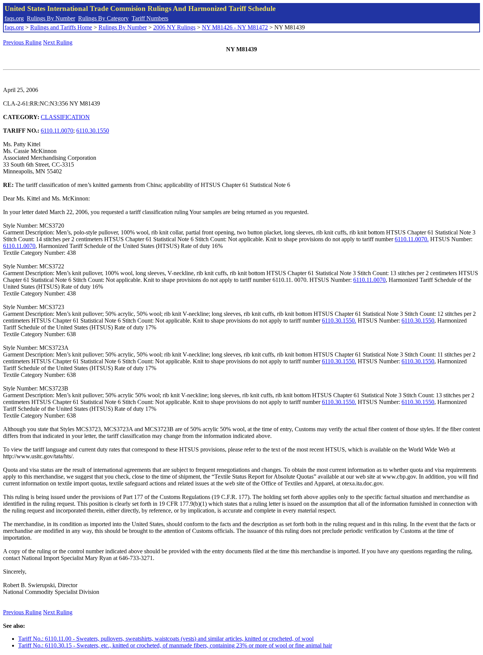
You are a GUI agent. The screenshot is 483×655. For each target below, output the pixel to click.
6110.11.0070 (57, 130)
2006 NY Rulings (174, 27)
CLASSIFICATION (65, 117)
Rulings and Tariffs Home (61, 27)
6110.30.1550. (339, 320)
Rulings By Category (103, 18)
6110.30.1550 (92, 130)
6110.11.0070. (412, 239)
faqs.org (14, 18)
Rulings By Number (51, 18)
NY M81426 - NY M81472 (235, 27)
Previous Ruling (22, 42)
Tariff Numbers (150, 18)
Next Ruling (57, 42)
